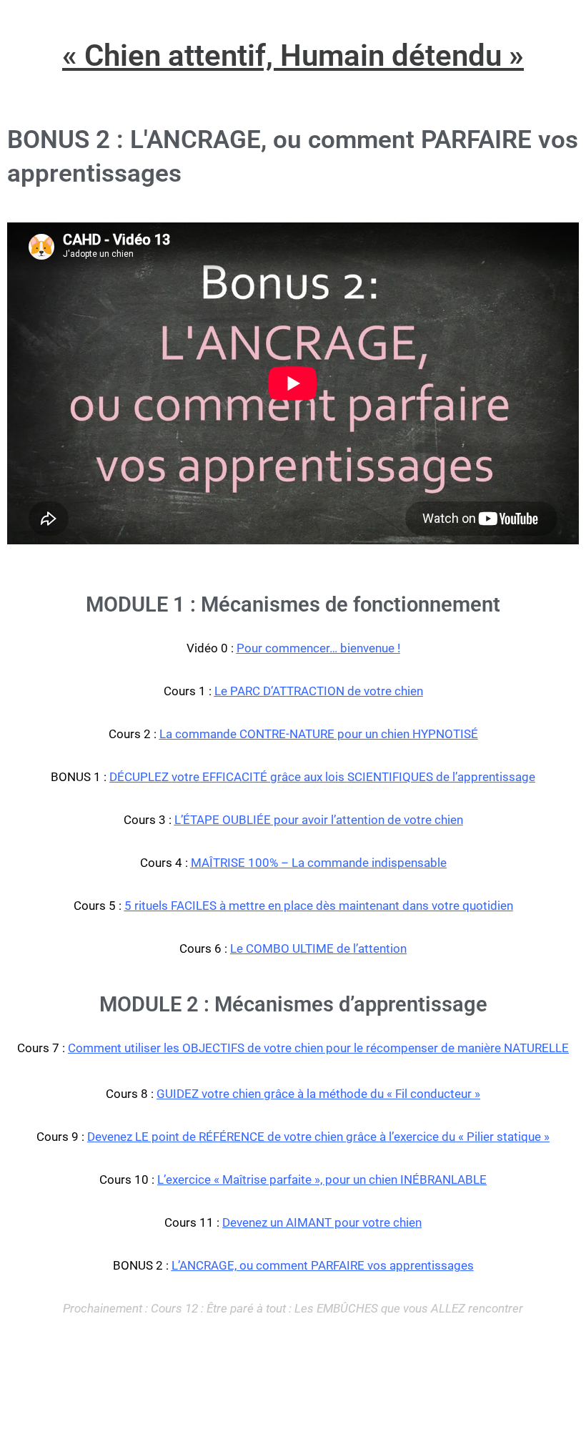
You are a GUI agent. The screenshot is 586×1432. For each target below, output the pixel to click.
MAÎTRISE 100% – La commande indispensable (319, 862)
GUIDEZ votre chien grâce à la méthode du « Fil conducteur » (318, 1094)
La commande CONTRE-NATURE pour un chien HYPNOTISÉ (318, 734)
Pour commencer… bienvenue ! (318, 648)
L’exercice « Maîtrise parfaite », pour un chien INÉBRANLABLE (322, 1179)
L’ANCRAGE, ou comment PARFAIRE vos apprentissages (323, 1265)
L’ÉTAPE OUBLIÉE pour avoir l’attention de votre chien (318, 820)
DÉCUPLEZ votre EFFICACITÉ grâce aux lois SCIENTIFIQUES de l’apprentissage (322, 777)
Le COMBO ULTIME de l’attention (318, 948)
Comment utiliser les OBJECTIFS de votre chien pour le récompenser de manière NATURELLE (318, 1048)
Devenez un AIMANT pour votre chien (322, 1222)
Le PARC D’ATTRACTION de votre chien (318, 691)
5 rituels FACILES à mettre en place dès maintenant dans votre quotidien (318, 905)
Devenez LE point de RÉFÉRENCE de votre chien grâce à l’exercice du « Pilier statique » (318, 1136)
